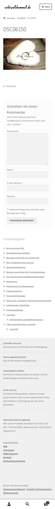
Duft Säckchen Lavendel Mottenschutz (26, 319)
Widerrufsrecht (10, 453)
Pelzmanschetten (14, 291)
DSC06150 (21, 18)
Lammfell (14, 329)
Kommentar (13, 131)
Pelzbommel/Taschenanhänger (20, 286)
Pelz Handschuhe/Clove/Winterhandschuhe (25, 277)
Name (10, 169)
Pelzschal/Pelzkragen (15, 296)
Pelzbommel (11, 281)
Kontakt (7, 457)
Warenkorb (42, 502)
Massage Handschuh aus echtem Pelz (22, 258)
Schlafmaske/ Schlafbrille (17, 305)
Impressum (8, 450)
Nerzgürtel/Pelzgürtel (15, 267)
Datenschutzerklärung (14, 461)
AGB (5, 446)
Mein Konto (9, 504)
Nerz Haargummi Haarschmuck (20, 262)
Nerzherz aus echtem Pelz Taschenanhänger (25, 272)
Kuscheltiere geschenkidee (18, 253)
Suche (27, 504)
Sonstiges (10, 315)
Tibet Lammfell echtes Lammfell (20, 324)
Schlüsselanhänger (14, 310)
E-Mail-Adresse (15, 183)
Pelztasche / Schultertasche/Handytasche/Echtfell (28, 300)
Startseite (10, 18)
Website (11, 196)
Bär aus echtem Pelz (15, 248)
